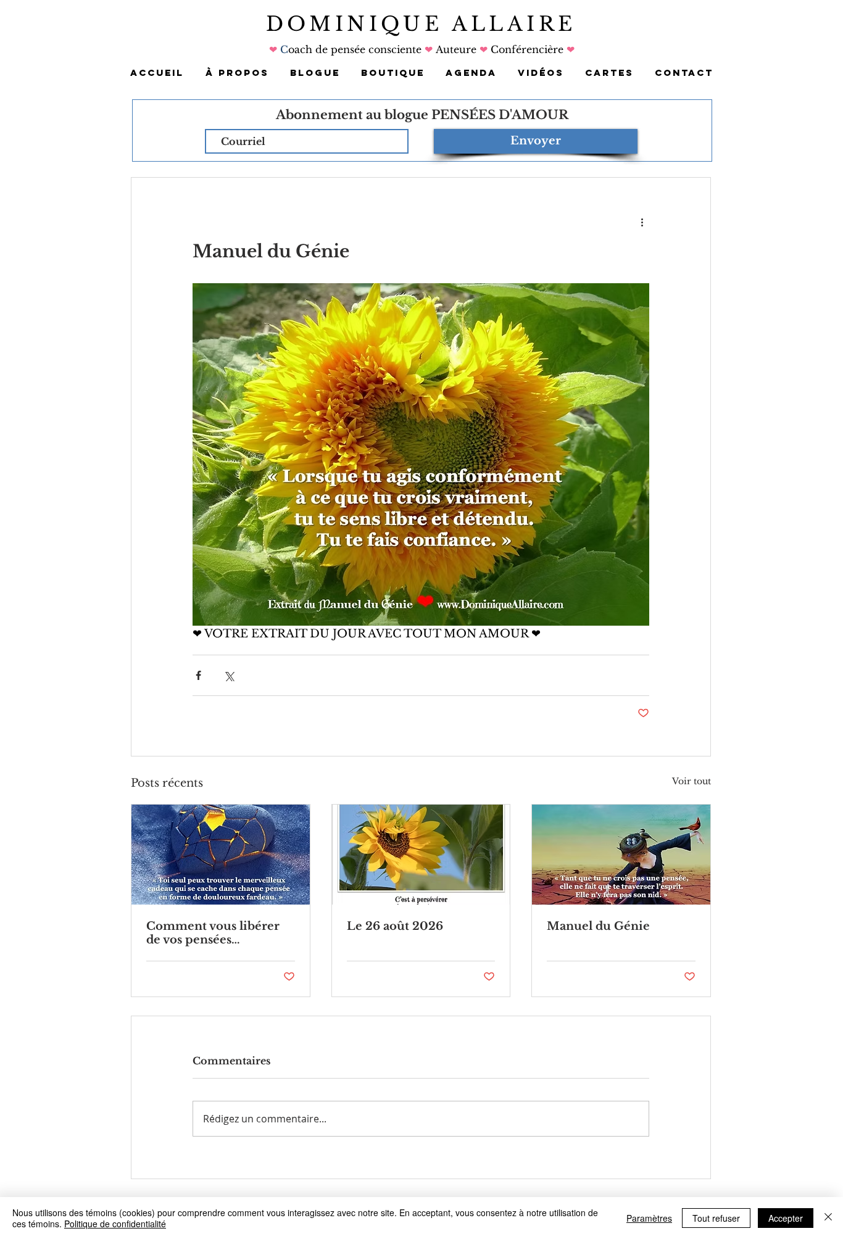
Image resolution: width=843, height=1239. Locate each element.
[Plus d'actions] (641, 222)
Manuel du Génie (598, 926)
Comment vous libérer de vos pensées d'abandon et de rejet (213, 933)
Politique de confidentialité (115, 1223)
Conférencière (525, 49)
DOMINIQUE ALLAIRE (421, 24)
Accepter (785, 1218)
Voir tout (691, 781)
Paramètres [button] (649, 1218)
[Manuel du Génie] (621, 855)
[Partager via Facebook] (198, 675)
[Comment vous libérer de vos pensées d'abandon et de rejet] (220, 855)
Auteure (456, 49)
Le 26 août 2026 (395, 926)
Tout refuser (716, 1218)
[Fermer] (828, 1218)
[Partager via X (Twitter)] (229, 675)
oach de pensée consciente (356, 49)
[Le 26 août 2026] (421, 855)
